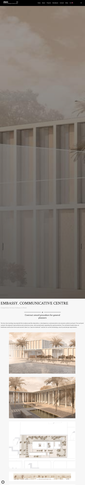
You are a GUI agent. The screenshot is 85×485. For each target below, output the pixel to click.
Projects (49, 3)
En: (71, 3)
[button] (3, 482)
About (43, 3)
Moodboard (55, 3)
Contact (62, 3)
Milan (66, 3)
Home (39, 3)
